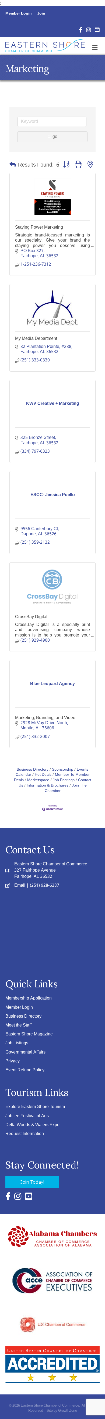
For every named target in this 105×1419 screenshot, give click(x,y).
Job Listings (16, 1043)
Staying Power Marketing (39, 227)
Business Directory (32, 770)
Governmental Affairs (25, 1052)
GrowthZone (67, 1411)
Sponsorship (62, 770)
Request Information (24, 1133)
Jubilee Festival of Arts (27, 1116)
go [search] (54, 136)
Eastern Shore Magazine (29, 1034)
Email (19, 885)
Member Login (18, 13)
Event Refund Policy (24, 1070)
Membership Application (28, 998)
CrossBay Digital (31, 616)
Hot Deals (43, 775)
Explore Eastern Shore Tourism (35, 1106)
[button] (12, 165)
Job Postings (64, 780)
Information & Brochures (47, 786)
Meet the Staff (18, 1025)
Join (41, 13)
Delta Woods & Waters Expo (32, 1125)
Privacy (12, 1061)
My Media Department (36, 338)
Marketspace (38, 780)
